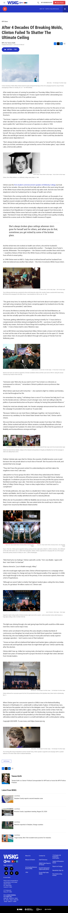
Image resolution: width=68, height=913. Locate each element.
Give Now (60, 3)
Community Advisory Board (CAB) (31, 868)
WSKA (14, 901)
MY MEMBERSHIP (46, 2)
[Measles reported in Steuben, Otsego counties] (7, 825)
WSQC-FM (15, 900)
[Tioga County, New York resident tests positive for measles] (7, 838)
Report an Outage (57, 866)
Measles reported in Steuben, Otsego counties (28, 824)
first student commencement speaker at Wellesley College (35, 185)
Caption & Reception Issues (58, 862)
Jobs (26, 872)
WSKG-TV (10, 901)
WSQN (5, 901)
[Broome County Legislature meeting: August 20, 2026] (7, 812)
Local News (17, 796)
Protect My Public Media (44, 873)
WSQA (11, 900)
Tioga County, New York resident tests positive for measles (32, 838)
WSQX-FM (11, 898)
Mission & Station (30, 859)
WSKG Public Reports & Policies (45, 864)
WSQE (7, 900)
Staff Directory (43, 859)
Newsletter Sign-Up (58, 870)
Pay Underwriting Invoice (57, 874)
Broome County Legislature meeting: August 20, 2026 (30, 811)
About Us (27, 855)
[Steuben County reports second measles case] (7, 799)
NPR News (5, 21)
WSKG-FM (6, 898)
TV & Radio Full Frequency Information (57, 857)
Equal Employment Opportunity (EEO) (44, 868)
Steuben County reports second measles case (28, 798)
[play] (4, 9)
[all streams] (65, 8)
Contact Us (42, 855)
